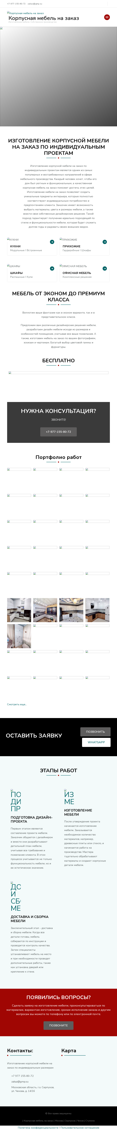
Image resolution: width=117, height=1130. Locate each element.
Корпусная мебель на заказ (44, 18)
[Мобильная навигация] (107, 17)
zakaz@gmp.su (20, 1081)
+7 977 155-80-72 (22, 1076)
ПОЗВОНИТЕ (58, 1025)
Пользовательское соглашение (79, 1127)
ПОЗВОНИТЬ (95, 732)
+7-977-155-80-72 (58, 432)
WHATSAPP (96, 742)
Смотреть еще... (17, 704)
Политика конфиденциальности (38, 1127)
